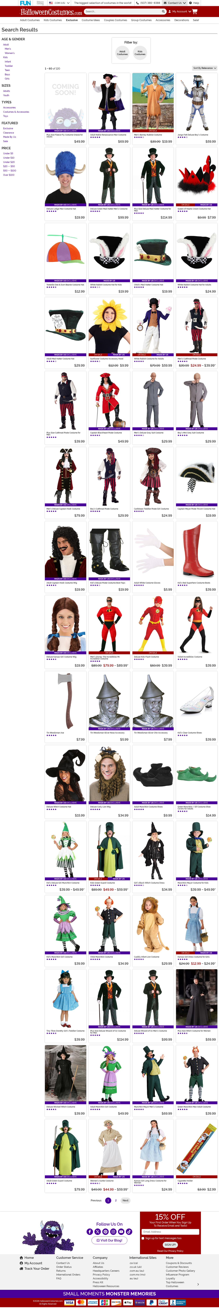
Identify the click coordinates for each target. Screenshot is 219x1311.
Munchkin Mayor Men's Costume (148, 1107)
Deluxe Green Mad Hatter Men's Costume (108, 209)
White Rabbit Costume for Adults (149, 359)
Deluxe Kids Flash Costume (146, 657)
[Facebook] (90, 1231)
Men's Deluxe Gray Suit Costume (148, 433)
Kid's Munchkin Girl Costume (59, 957)
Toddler (9, 66)
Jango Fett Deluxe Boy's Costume (193, 135)
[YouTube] (121, 1231)
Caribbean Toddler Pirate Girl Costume (151, 509)
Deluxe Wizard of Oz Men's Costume (150, 1031)
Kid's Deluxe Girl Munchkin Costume (62, 883)
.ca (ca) (133, 1263)
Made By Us (9, 137)
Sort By (203, 68)
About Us (98, 1263)
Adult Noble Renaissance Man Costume (108, 135)
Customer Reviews (177, 1266)
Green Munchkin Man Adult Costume (194, 1107)
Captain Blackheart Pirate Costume (106, 433)
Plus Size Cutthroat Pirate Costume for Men (63, 434)
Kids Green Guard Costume (102, 883)
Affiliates (98, 1266)
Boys (7, 74)
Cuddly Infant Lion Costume (146, 957)
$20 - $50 (9, 166)
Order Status (64, 1266)
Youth (6, 95)
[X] (97, 1231)
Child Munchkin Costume (101, 957)
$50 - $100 (9, 170)
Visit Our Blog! (111, 1240)
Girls (7, 79)
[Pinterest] (105, 1231)
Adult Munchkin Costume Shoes (148, 807)
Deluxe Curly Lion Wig (100, 807)
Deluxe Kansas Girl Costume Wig (61, 657)
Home (29, 1258)
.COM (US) (60, 3)
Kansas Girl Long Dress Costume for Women (150, 1182)
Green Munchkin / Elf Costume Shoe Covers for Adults (194, 808)
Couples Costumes (115, 20)
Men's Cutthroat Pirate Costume (192, 359)
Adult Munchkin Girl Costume (103, 1107)
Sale (5, 141)
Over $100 (8, 175)
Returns (61, 1270)
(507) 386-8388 (150, 2)
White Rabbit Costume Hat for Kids (106, 285)
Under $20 (9, 162)
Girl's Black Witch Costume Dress (149, 883)
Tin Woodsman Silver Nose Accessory (107, 733)
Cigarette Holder (185, 1181)
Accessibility (100, 1278)
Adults (6, 91)
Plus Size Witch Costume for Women (194, 1031)
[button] (179, 11)
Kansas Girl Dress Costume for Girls (194, 957)
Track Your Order (37, 1269)
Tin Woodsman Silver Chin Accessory (151, 733)
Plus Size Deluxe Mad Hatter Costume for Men (152, 210)
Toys (5, 116)
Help (196, 2)
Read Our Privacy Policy (170, 1251)
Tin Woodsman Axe (55, 733)
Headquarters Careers (106, 1270)
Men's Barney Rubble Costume (148, 135)
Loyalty (170, 1278)
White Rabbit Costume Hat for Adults (194, 285)
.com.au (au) (136, 1270)
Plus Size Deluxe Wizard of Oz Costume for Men (108, 1032)
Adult (6, 44)
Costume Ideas (91, 20)
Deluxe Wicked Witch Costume (60, 1107)
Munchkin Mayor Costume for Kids (193, 883)
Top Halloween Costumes (175, 1284)
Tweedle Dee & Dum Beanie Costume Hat (65, 285)
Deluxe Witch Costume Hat (58, 807)
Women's (10, 53)
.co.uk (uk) (135, 1266)
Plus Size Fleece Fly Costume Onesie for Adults (64, 136)
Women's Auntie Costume (102, 1181)
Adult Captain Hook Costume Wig (61, 583)
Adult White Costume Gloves (147, 583)
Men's (8, 49)
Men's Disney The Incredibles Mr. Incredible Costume (105, 658)
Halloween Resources (106, 1286)
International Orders (68, 1274)
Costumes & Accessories (16, 112)
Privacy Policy (101, 1274)
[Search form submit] (163, 12)
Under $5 (8, 153)
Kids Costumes (53, 20)
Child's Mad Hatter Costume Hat (148, 285)
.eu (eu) (133, 1278)
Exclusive (72, 20)
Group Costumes (141, 20)
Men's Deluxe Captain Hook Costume (63, 509)
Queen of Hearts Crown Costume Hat (194, 209)
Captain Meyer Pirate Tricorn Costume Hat (196, 509)
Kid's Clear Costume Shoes (190, 733)
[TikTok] (129, 1231)
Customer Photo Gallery (180, 1270)
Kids (5, 57)
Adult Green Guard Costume (59, 1181)
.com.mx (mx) (137, 1274)
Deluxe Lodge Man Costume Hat (61, 209)
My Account (33, 1263)
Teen (7, 70)
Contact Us (175, 2)
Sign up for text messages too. (163, 1238)
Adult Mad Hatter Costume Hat (60, 359)
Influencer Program (177, 1274)
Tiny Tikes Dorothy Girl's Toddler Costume (65, 1031)
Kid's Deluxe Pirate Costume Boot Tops (107, 583)
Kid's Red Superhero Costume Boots (194, 583)
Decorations (181, 20)
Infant (8, 61)
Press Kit (98, 1282)
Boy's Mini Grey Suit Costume (191, 433)
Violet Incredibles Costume (190, 657)
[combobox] (122, 12)
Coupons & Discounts (179, 1263)
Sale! (196, 20)
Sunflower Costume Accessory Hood (106, 359)
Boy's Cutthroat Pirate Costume (104, 509)
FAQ (58, 1278)
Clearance (8, 132)
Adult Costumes (30, 20)
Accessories (163, 20)
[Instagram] (113, 1231)
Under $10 (8, 158)
